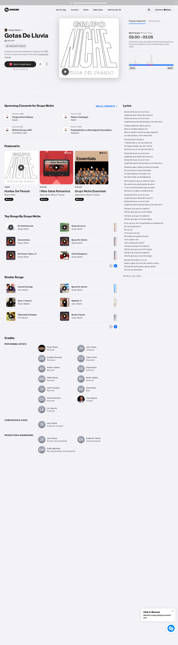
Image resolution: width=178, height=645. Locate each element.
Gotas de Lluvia (78, 226)
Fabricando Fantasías (27, 314)
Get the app (61, 10)
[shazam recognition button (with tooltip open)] (171, 628)
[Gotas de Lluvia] (83, 227)
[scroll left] (111, 266)
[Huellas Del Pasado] (21, 176)
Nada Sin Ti (77, 301)
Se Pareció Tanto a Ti (27, 254)
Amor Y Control (25, 301)
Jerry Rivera (23, 290)
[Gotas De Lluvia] (65, 71)
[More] (51, 227)
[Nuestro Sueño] (64, 316)
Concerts (74, 10)
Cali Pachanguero (79, 254)
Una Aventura (24, 240)
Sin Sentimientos (25, 226)
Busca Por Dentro (79, 240)
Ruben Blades (24, 304)
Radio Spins (98, 10)
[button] (176, 2)
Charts (86, 10)
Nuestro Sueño (78, 314)
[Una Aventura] (29, 241)
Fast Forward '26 (114, 10)
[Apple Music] (8, 199)
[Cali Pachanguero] (83, 255)
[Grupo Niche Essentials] (91, 176)
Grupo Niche (23, 229)
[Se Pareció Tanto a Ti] (29, 255)
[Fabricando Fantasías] (10, 316)
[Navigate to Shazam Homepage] (11, 10)
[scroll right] (115, 266)
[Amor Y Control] (10, 302)
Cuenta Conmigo (25, 287)
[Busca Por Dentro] (83, 241)
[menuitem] (61, 10)
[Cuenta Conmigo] (10, 288)
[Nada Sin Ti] (64, 302)
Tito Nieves (23, 317)
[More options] (47, 64)
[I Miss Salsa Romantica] (56, 176)
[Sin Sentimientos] (29, 227)
